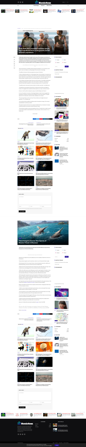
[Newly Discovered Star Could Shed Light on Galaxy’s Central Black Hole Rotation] (25, 181)
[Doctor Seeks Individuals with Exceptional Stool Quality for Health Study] (62, 102)
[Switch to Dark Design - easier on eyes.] (68, 5)
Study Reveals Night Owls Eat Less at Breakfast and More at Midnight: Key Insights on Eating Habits (63, 426)
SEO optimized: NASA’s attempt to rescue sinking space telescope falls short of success (44, 174)
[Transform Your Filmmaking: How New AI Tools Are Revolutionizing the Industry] (57, 147)
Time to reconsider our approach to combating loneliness (62, 311)
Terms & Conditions (66, 442)
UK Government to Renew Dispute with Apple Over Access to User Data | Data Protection (64, 155)
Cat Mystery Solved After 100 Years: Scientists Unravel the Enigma (25, 159)
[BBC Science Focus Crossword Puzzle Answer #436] (25, 166)
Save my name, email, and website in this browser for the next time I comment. (31, 208)
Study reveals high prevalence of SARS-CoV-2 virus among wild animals (62, 323)
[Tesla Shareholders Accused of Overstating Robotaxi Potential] (55, 429)
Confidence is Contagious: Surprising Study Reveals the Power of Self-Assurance (43, 189)
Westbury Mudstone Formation (29, 282)
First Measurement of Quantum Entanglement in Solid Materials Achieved (61, 299)
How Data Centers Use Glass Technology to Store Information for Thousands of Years (64, 162)
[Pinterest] (14, 66)
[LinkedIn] (14, 64)
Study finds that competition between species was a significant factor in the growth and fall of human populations (44, 319)
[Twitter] (14, 62)
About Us (56, 442)
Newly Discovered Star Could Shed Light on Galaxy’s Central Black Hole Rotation (24, 189)
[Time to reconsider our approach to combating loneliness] (62, 305)
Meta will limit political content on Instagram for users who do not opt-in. (62, 120)
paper (37, 302)
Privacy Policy (60, 442)
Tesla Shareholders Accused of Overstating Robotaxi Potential (63, 431)
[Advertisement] (43, 20)
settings (50, 445)
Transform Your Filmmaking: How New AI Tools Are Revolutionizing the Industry (64, 149)
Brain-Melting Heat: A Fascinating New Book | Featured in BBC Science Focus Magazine (43, 159)
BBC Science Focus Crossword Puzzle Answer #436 (25, 174)
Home (22, 28)
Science (42, 5)
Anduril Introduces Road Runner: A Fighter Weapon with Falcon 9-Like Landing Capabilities (62, 133)
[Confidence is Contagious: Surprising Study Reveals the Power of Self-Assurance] (44, 181)
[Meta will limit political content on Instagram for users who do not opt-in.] (62, 114)
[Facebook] (14, 59)
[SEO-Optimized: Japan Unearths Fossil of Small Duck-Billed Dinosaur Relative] (25, 136)
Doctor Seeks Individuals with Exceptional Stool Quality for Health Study (61, 108)
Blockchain (49, 5)
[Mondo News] (43, 2)
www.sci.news (24, 310)
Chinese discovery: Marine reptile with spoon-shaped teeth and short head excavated (43, 144)
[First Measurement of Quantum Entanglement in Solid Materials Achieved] (62, 293)
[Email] (14, 68)
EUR (59, 93)
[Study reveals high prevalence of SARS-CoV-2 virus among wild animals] (62, 317)
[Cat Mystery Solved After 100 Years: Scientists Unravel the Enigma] (25, 151)
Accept (57, 445)
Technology (36, 5)
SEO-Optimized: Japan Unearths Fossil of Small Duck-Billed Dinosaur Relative (25, 144)
